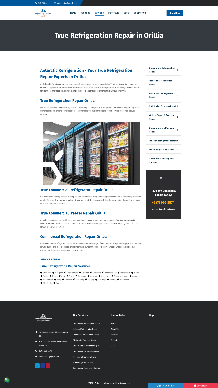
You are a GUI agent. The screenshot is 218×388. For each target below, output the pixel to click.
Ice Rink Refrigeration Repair (163, 140)
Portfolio (114, 340)
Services (114, 335)
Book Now (174, 13)
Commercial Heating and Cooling (161, 160)
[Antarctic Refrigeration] (43, 13)
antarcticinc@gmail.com (163, 209)
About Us (115, 329)
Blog (113, 346)
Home (113, 323)
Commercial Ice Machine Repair (161, 130)
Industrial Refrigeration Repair (160, 82)
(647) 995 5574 (163, 203)
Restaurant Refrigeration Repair (161, 95)
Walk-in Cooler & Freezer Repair (161, 117)
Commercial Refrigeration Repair (162, 70)
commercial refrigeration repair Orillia (104, 247)
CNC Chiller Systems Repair (163, 106)
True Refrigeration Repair (161, 149)
